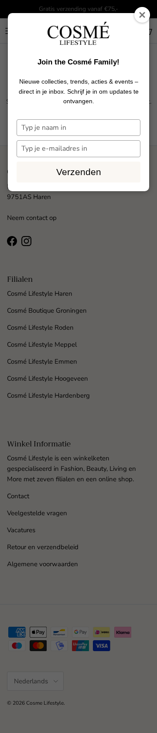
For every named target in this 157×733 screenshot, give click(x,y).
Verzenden (78, 172)
